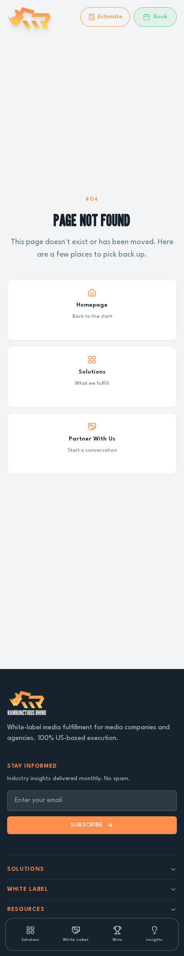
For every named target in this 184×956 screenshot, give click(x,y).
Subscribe (87, 825)
